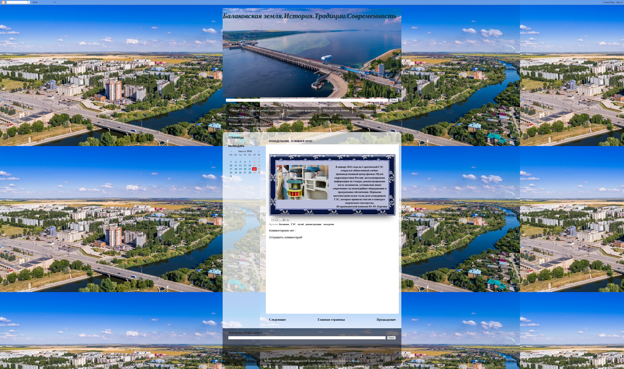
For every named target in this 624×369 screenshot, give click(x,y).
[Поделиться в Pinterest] (287, 219)
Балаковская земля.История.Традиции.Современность (309, 16)
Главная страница (331, 319)
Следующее (277, 319)
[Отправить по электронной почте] (272, 219)
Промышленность (349, 117)
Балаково (284, 224)
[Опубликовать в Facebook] (284, 219)
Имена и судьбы (269, 117)
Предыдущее (386, 319)
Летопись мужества (299, 117)
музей (301, 224)
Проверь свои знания (336, 110)
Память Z (325, 117)
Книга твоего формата (302, 110)
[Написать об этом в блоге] (276, 219)
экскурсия (328, 224)
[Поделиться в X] (280, 219)
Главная (234, 110)
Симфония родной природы (263, 110)
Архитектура (364, 110)
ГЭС (293, 224)
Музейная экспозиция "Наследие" (249, 124)
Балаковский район (240, 117)
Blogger (355, 361)
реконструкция (314, 224)
